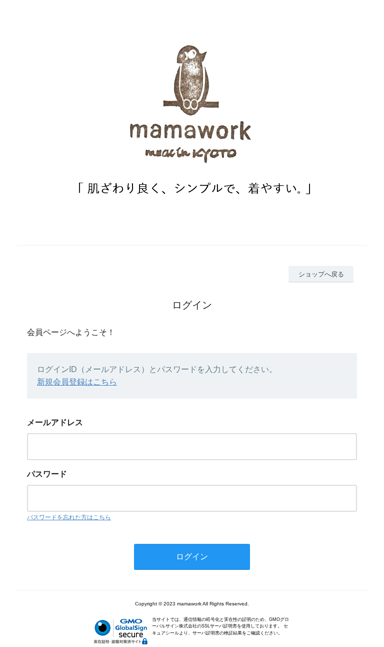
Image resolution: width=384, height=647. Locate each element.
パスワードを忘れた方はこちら (69, 517)
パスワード (47, 474)
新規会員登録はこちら (77, 382)
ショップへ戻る (321, 274)
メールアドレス (55, 422)
